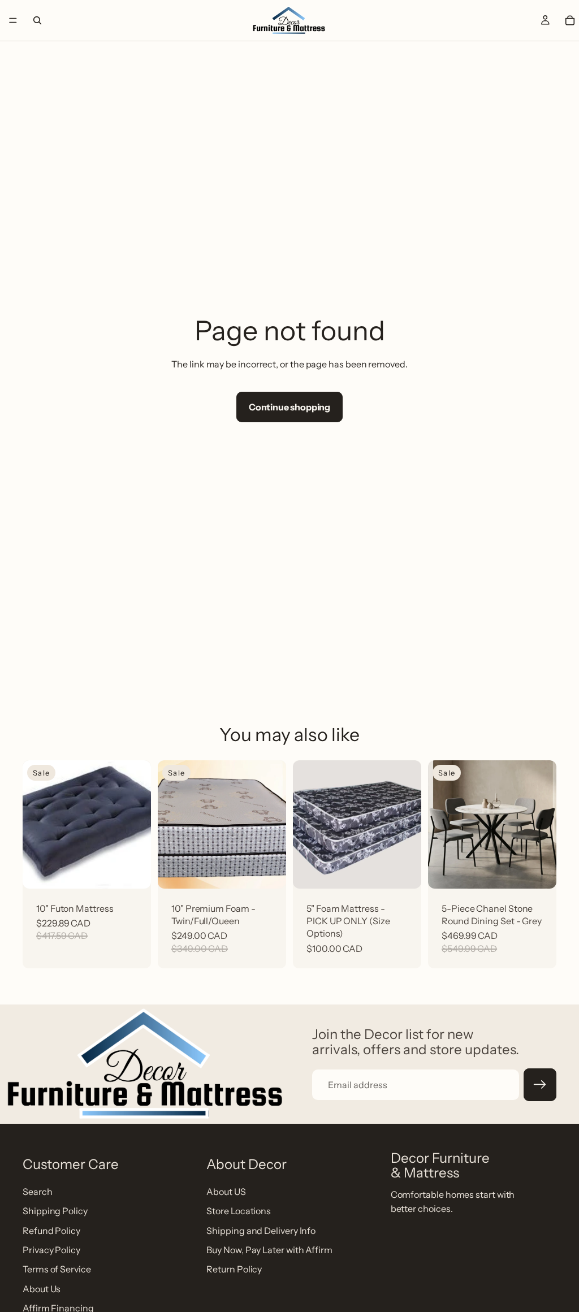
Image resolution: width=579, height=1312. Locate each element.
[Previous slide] (440, 824)
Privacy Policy (51, 1249)
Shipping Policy (55, 1210)
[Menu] (13, 20)
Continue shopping (289, 407)
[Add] (133, 868)
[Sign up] (540, 1084)
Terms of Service (57, 1269)
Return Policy (234, 1269)
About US (225, 1191)
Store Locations (238, 1210)
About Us (42, 1288)
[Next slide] (544, 824)
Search (38, 1191)
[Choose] (268, 868)
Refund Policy (51, 1230)
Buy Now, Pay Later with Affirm (269, 1249)
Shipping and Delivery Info (261, 1230)
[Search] (37, 20)
